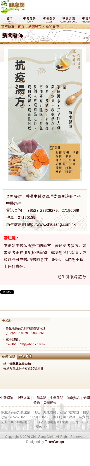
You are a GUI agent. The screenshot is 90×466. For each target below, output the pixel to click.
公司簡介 (50, 402)
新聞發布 (35, 26)
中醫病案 (23, 398)
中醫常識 (40, 398)
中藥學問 (56, 398)
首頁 (21, 26)
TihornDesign (54, 442)
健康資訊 (73, 398)
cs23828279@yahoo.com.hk (25, 344)
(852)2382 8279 (17, 333)
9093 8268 (37, 333)
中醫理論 (6, 398)
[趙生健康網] (12, 12)
